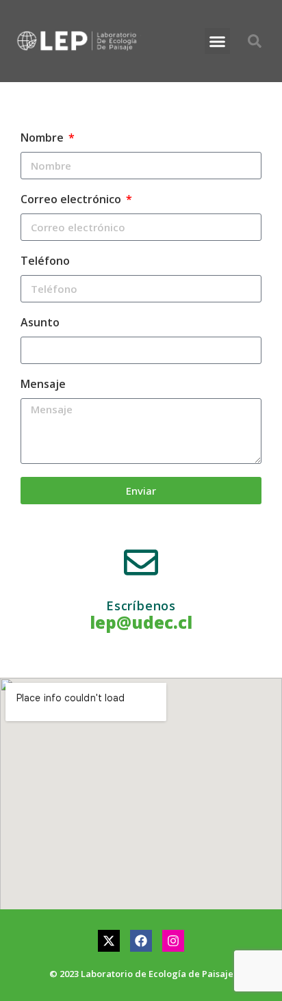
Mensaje (43, 383)
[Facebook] (141, 941)
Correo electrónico (72, 199)
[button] (218, 41)
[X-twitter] (109, 941)
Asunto (40, 322)
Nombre (43, 137)
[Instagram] (173, 941)
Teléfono (45, 260)
